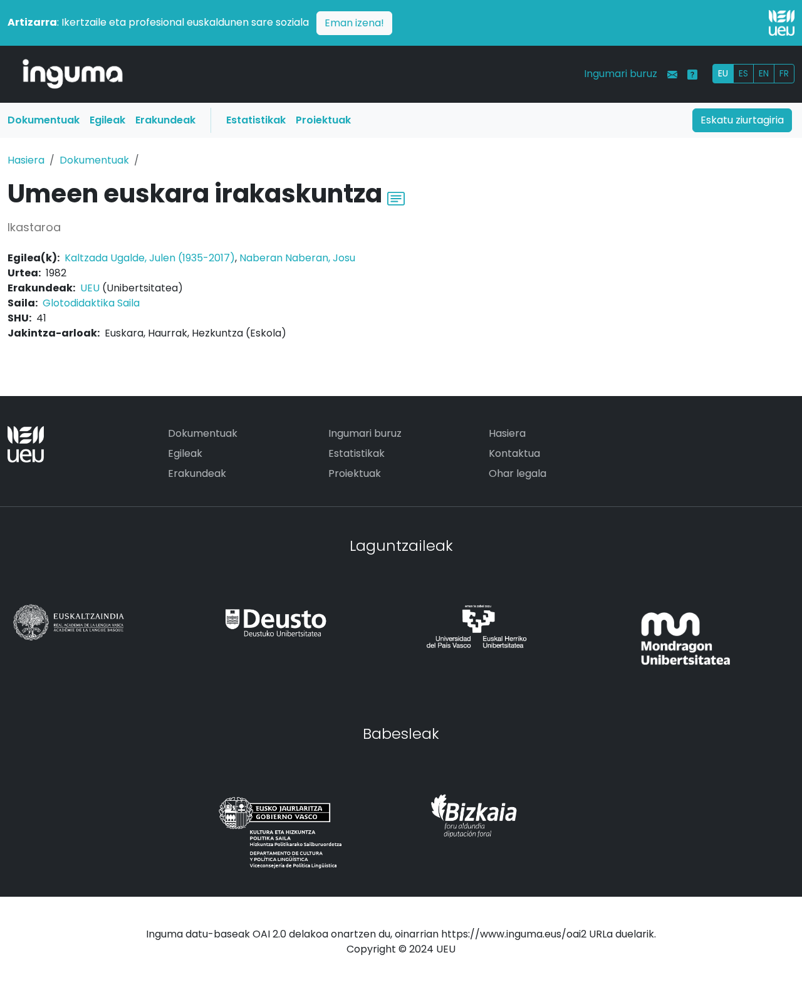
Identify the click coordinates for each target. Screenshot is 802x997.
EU (723, 73)
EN (764, 73)
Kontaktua (514, 453)
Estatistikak (256, 120)
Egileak (107, 120)
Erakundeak (165, 120)
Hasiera (26, 160)
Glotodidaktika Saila (91, 303)
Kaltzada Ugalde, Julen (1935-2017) (150, 258)
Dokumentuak (44, 120)
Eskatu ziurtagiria (742, 120)
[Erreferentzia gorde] (396, 197)
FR (784, 73)
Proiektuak (323, 120)
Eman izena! (354, 23)
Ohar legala (517, 473)
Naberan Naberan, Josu (297, 258)
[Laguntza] (692, 74)
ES (743, 73)
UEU (90, 288)
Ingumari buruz (620, 73)
